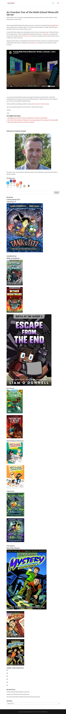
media (46, 17)
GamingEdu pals (54, 25)
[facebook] (11, 181)
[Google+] (20, 183)
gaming (37, 17)
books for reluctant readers (26, 172)
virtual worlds (17, 19)
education (21, 17)
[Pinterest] (14, 181)
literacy (42, 17)
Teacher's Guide (52, 17)
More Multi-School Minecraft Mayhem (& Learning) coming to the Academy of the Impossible (33, 120)
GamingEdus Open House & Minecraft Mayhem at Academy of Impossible (27, 118)
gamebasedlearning (29, 17)
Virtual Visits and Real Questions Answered (18, 692)
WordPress (44, 711)
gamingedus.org (33, 42)
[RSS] (17, 185)
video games (10, 19)
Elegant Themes (29, 711)
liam (9, 17)
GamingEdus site (46, 34)
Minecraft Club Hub (28, 36)
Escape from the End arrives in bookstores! (18, 694)
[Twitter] (8, 183)
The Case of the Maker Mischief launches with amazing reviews (23, 696)
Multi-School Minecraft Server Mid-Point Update (21, 122)
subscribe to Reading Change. (41, 104)
